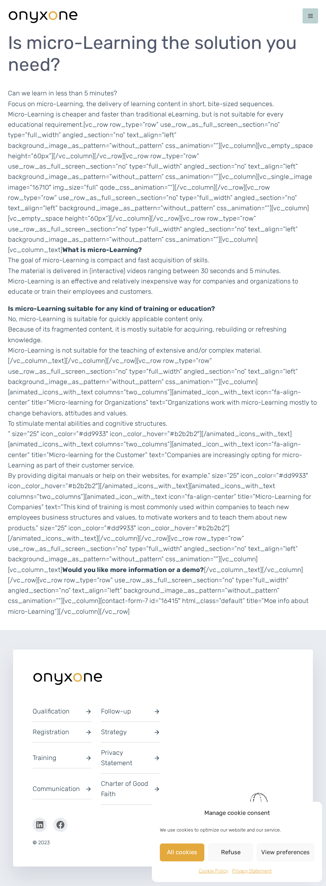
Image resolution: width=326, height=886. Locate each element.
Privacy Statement (252, 871)
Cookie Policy (213, 871)
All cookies (182, 852)
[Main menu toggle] (310, 16)
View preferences (285, 852)
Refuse (231, 852)
